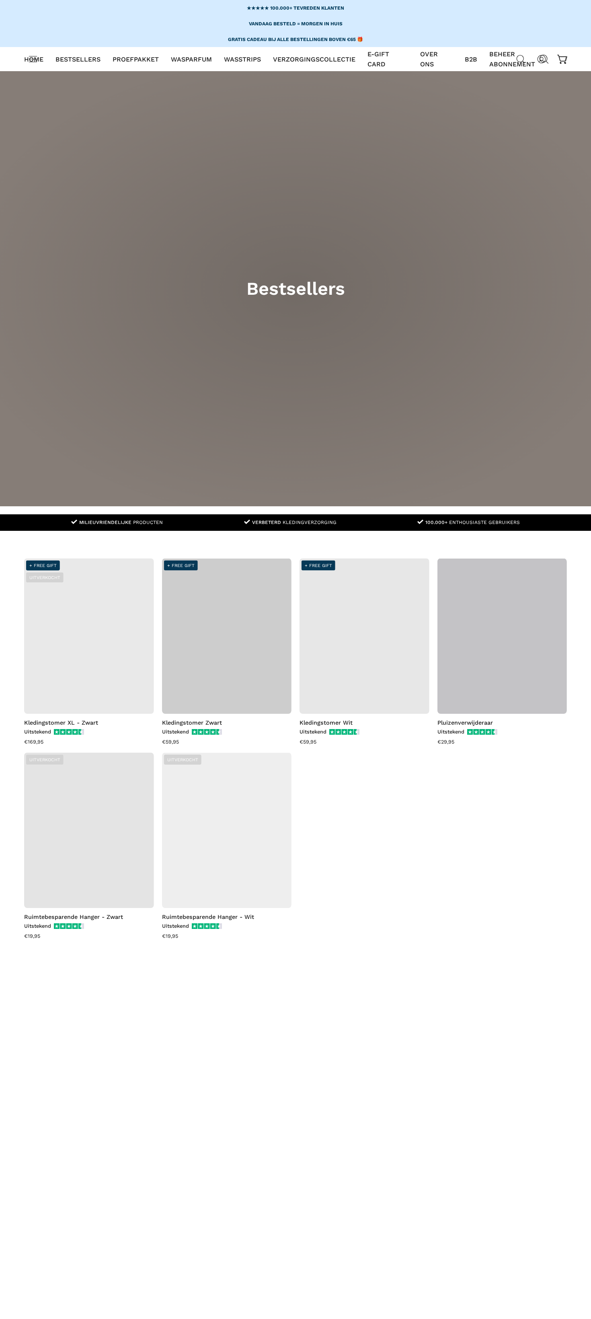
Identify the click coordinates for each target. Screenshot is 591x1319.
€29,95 (445, 742)
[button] (191, 59)
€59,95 (170, 742)
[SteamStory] (295, 81)
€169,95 (33, 742)
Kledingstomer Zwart (192, 722)
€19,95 (32, 936)
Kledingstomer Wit (326, 722)
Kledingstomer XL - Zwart (61, 722)
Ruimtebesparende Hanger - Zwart (73, 917)
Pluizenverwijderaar (465, 722)
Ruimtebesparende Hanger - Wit (208, 917)
